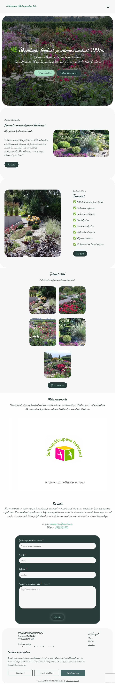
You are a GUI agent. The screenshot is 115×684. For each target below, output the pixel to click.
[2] (42, 332)
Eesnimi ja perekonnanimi (31, 540)
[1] (72, 300)
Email (22, 555)
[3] (72, 332)
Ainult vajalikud (46, 673)
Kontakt (11, 164)
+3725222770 (61, 527)
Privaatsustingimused (72, 681)
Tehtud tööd (44, 73)
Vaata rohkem (57, 385)
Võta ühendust (69, 73)
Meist (90, 638)
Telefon (23, 569)
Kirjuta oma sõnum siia (34, 583)
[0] (42, 300)
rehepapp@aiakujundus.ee (61, 523)
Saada (58, 617)
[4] (57, 364)
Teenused (91, 644)
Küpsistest (20, 673)
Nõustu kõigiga (73, 673)
